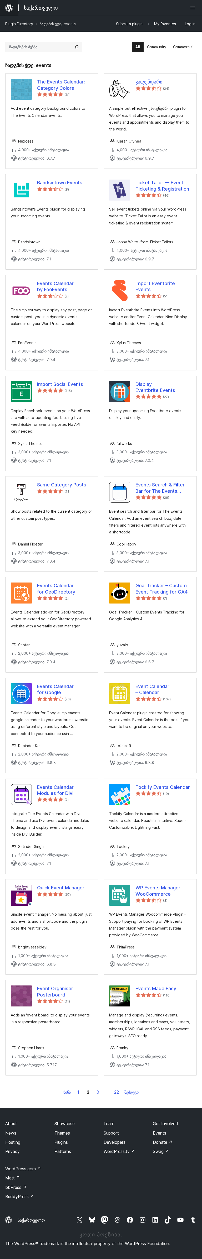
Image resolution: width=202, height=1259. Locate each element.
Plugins (61, 1142)
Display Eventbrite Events (155, 387)
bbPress (16, 1187)
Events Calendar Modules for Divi (55, 790)
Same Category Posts (61, 484)
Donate (163, 1142)
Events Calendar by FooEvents (55, 286)
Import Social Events (60, 384)
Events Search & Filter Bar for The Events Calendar (160, 488)
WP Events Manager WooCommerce (157, 890)
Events (159, 1133)
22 (116, 1092)
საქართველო (31, 1220)
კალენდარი (148, 82)
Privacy (12, 1151)
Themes (62, 1133)
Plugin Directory (19, 24)
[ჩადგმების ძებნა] (76, 47)
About (11, 1123)
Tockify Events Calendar (162, 787)
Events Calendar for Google (55, 689)
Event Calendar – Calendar (152, 689)
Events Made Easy (155, 988)
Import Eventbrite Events (155, 286)
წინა (67, 1092)
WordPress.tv (119, 1151)
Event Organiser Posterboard (55, 991)
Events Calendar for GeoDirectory (56, 588)
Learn (109, 1123)
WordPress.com (23, 1168)
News (10, 1133)
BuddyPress (19, 1196)
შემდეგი (131, 1092)
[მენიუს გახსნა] (193, 8)
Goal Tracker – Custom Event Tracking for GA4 (161, 588)
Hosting (12, 1142)
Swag (161, 1151)
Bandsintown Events (59, 182)
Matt (12, 1178)
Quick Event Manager (60, 887)
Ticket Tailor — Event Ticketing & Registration (162, 185)
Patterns (62, 1151)
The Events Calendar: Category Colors (61, 85)
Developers (114, 1142)
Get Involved (165, 1123)
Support (111, 1133)
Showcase (64, 1123)
